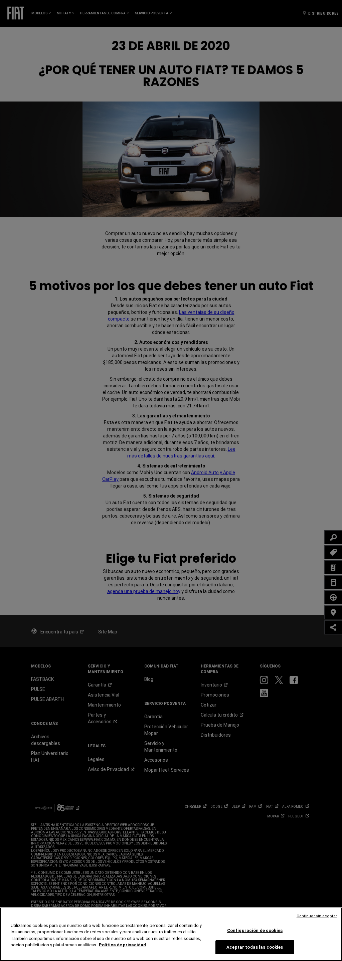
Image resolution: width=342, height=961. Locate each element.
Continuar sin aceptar (317, 916)
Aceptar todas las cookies (254, 947)
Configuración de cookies (255, 930)
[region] (171, 934)
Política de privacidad (122, 944)
